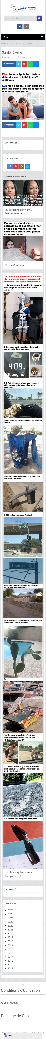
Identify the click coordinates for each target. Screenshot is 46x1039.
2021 (10, 929)
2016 (10, 949)
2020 (10, 933)
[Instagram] (21, 166)
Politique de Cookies (18, 1015)
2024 (10, 917)
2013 (10, 960)
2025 (10, 914)
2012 (10, 964)
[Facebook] (10, 166)
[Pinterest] (16, 166)
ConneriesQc (8, 57)
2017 (10, 945)
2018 (10, 941)
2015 (10, 952)
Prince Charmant (15, 265)
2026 (10, 910)
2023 (10, 921)
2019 (10, 937)
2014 (10, 956)
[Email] (27, 166)
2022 (10, 925)
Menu (6, 37)
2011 (10, 968)
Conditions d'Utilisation (20, 990)
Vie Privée (9, 1003)
